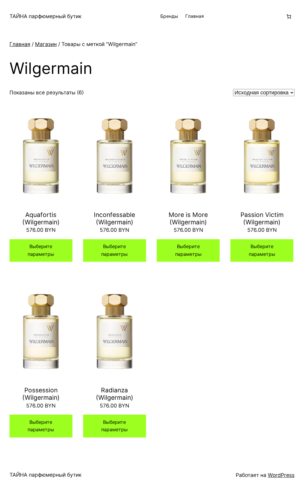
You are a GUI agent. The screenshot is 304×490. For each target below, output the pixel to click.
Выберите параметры (41, 250)
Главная (194, 16)
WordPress (281, 475)
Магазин (46, 44)
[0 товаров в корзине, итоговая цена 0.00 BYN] (288, 16)
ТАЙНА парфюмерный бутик (45, 16)
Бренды (169, 16)
